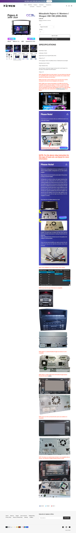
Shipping (40, 20)
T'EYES (69, 530)
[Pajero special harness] (54, 150)
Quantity (40, 29)
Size (40, 24)
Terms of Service (23, 515)
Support (17, 515)
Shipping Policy (32, 515)
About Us (12, 515)
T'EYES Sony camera (60, 88)
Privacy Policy (8, 517)
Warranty (26, 517)
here (60, 157)
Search (7, 515)
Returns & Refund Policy (18, 517)
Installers (31, 517)
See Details (49, 1)
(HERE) (49, 375)
